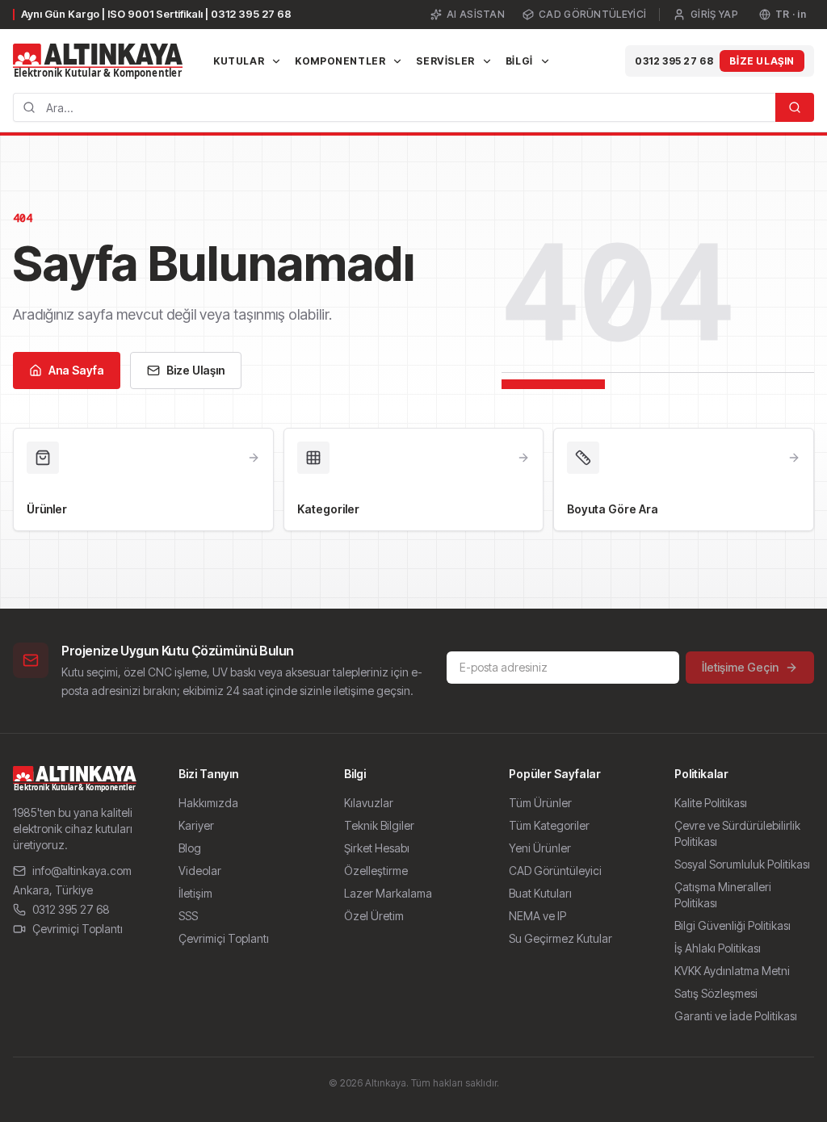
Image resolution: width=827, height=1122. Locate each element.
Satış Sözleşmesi (716, 993)
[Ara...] (794, 107)
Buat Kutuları (540, 893)
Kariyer (196, 825)
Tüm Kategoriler (549, 825)
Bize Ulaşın (762, 61)
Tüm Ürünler (540, 803)
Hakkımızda (208, 803)
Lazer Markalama (388, 893)
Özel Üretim (374, 916)
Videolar (199, 870)
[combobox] (394, 107)
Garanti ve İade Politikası (735, 1016)
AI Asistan (476, 14)
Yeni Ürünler (540, 848)
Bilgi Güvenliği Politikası (732, 925)
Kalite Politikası (710, 803)
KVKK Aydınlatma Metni (732, 971)
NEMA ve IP (537, 916)
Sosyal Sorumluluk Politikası (742, 864)
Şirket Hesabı (376, 848)
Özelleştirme (376, 870)
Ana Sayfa (76, 370)
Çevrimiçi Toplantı (77, 929)
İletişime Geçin (740, 667)
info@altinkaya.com (82, 870)
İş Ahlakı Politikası (717, 948)
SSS (188, 916)
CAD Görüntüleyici (592, 14)
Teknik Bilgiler (379, 825)
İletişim (195, 893)
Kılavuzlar (368, 803)
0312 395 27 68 (674, 61)
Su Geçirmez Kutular (560, 938)
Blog (189, 848)
